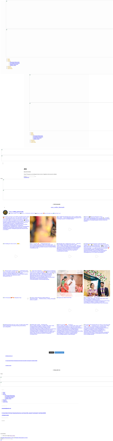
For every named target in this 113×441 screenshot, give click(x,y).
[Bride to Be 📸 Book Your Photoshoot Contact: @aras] (97, 229)
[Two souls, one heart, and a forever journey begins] (97, 283)
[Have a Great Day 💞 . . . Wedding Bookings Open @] (43, 256)
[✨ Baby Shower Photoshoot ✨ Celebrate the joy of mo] (43, 283)
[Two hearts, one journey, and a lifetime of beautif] (16, 229)
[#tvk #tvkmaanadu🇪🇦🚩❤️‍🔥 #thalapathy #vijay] (16, 310)
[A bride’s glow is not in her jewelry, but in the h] (43, 229)
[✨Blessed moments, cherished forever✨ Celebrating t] (16, 283)
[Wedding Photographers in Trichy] (14, 437)
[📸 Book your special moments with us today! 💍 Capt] (70, 283)
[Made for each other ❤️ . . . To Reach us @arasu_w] (70, 337)
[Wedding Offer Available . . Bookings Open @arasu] (43, 337)
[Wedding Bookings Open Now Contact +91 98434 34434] (16, 337)
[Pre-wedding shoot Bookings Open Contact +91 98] (70, 229)
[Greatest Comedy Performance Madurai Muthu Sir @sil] (43, 310)
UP (1, 439)
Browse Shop (12, 435)
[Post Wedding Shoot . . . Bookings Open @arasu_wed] (97, 310)
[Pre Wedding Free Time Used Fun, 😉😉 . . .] (16, 256)
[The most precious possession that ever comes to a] (97, 337)
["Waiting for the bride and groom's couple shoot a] (97, 256)
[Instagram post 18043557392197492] (70, 310)
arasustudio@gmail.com (6, 408)
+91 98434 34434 (5, 415)
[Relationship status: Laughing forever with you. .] (70, 256)
